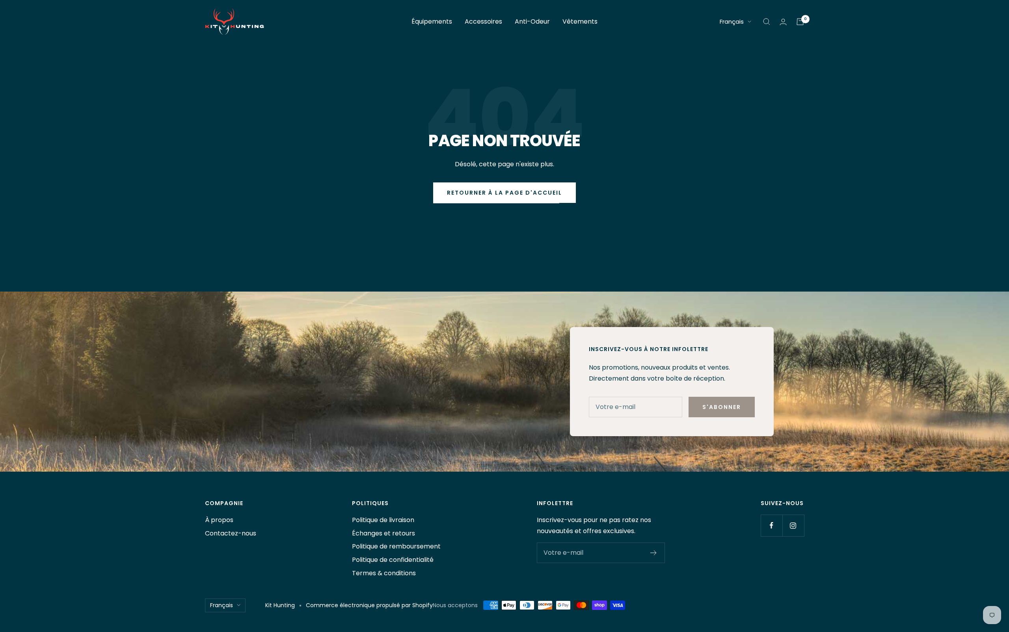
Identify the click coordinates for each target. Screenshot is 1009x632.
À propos (219, 519)
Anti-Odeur (532, 21)
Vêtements (580, 21)
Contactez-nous (230, 533)
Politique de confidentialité (393, 559)
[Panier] (800, 21)
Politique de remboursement (396, 546)
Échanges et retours (383, 533)
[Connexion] (783, 22)
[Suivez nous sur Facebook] (771, 525)
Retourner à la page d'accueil (504, 193)
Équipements (431, 21)
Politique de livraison (383, 519)
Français (732, 21)
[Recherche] (766, 21)
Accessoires (483, 21)
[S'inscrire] (653, 553)
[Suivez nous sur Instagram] (793, 525)
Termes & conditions (384, 573)
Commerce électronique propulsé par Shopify (369, 605)
